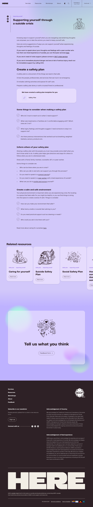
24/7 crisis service (61, 56)
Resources (38, 3)
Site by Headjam (66, 501)
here (67, 53)
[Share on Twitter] (8, 19)
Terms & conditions (56, 501)
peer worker (42, 178)
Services (28, 3)
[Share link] (8, 21)
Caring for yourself (19, 272)
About (59, 3)
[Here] (46, 480)
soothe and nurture (40, 181)
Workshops (49, 3)
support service (43, 174)
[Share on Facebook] (8, 16)
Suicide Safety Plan (44, 273)
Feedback (11, 402)
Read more (13, 276)
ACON (13, 493)
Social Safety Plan (72, 272)
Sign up (12, 419)
